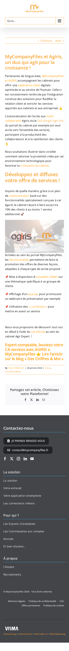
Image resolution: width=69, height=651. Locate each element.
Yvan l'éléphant (16, 367)
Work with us (41, 633)
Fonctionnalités (13, 371)
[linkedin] (25, 458)
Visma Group (10, 633)
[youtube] (32, 458)
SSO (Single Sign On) (50, 121)
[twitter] (11, 458)
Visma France (26, 633)
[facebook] (5, 458)
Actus (48, 367)
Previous (46, 41)
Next (58, 41)
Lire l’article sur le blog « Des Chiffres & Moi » (34, 356)
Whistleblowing (57, 633)
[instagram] (18, 458)
